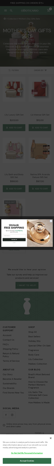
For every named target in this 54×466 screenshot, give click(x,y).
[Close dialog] (51, 221)
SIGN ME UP (14, 239)
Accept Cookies (27, 461)
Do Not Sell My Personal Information (27, 453)
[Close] (51, 438)
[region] (27, 450)
